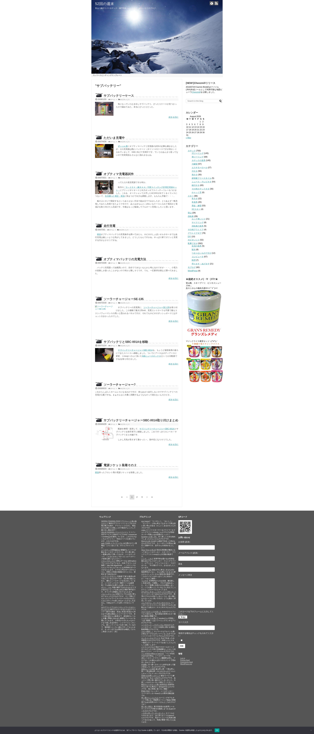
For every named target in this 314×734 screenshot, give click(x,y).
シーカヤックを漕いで (149, 618)
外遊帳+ (144, 665)
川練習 (195, 164)
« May (188, 138)
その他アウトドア (195, 230)
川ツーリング (197, 153)
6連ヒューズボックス (151, 356)
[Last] (152, 497)
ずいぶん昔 (123, 146)
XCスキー (196, 209)
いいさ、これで (147, 559)
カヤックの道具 (198, 160)
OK (217, 730)
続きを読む (173, 117)
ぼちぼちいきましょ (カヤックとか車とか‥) (158, 592)
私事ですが (193, 243)
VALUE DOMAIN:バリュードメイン (114, 532)
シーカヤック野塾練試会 (110, 550)
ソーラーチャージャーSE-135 (124, 299)
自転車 (191, 216)
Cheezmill (196, 92)
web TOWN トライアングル (112, 543)
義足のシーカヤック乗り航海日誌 (154, 684)
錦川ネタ (196, 185)
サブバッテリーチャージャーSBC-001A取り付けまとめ (141, 420)
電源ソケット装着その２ (120, 465)
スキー (191, 196)
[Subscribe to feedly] (212, 3)
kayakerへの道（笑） (149, 537)
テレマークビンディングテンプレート (107, 75)
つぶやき (144, 581)
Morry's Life (145, 541)
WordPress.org (186, 664)
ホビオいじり (194, 240)
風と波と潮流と (147, 707)
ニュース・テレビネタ (201, 182)
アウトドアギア (195, 233)
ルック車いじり (198, 219)
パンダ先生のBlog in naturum (152, 654)
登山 (190, 213)
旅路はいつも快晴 (148, 669)
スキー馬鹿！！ (147, 631)
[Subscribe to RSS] (216, 3)
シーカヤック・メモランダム (152, 625)
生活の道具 (197, 246)
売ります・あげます (200, 264)
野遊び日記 (145, 691)
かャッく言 (197, 192)
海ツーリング (197, 157)
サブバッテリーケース (119, 95)
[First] (122, 497)
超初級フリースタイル (201, 178)
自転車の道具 (197, 226)
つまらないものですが (201, 253)
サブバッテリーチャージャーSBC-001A (135, 350)
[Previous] (127, 497)
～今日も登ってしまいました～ (153, 713)
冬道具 (195, 202)
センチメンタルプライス (150, 638)
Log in (182, 658)
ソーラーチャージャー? (120, 384)
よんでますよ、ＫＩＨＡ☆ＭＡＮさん (155, 603)
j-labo (143, 530)
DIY (189, 237)
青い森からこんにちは (149, 698)
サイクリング (197, 222)
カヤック (192, 151)
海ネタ (195, 175)
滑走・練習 (197, 206)
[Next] (147, 497)
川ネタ (195, 171)
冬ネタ (195, 199)
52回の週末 (104, 4)
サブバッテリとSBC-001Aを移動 (126, 341)
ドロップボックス (108, 561)
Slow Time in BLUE (148, 550)
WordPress (192, 271)
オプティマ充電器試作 (119, 174)
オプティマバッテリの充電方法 (125, 259)
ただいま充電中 (114, 137)
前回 (99, 234)
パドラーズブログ (148, 647)
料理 (194, 260)
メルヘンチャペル (108, 594)
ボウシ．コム (106, 587)
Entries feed (185, 660)
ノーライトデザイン (109, 576)
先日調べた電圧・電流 (114, 196)
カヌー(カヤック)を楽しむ (151, 612)
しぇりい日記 (146, 570)
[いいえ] (311, 730)
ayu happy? (145, 521)
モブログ (192, 267)
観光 (194, 250)
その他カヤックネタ (200, 189)
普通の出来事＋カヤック (150, 676)
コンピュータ (197, 257)
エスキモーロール (199, 167)
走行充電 (109, 225)
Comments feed (186, 662)
